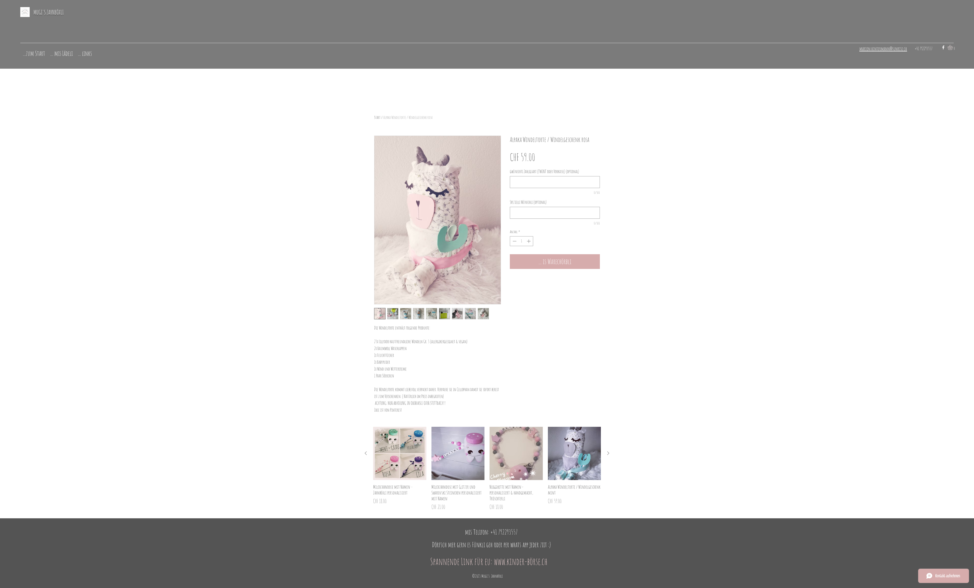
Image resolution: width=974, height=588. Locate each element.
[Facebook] (943, 47)
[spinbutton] (521, 241)
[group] (487, 469)
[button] (953, 47)
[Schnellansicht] (399, 453)
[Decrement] (514, 241)
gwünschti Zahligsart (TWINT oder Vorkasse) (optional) (544, 171)
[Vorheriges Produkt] (366, 453)
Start (377, 117)
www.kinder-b (512, 561)
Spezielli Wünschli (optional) (528, 202)
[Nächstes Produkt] (608, 453)
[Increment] (529, 241)
